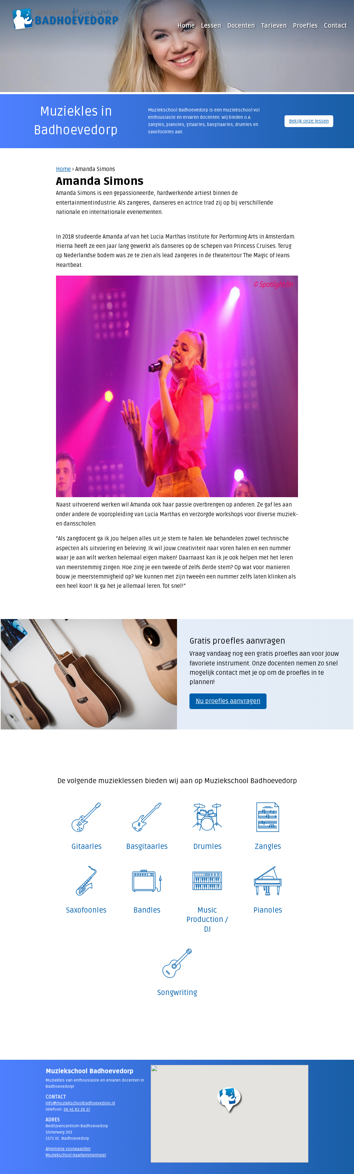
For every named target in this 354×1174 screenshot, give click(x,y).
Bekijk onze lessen (309, 121)
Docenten (241, 25)
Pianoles (267, 910)
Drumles (207, 846)
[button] (229, 1100)
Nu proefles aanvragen (228, 701)
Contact (335, 25)
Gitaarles (86, 846)
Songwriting (177, 992)
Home (63, 169)
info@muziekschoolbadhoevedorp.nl (80, 1103)
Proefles (305, 25)
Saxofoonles (86, 910)
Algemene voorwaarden (68, 1148)
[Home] (65, 18)
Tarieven (274, 25)
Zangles (268, 846)
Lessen (211, 25)
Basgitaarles (147, 846)
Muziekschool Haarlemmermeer (76, 1155)
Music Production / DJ (207, 920)
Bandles (146, 910)
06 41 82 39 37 (77, 1109)
